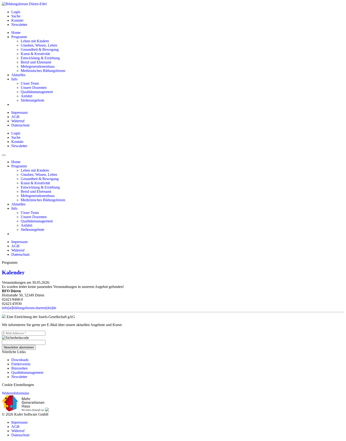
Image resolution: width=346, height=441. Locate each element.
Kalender (13, 272)
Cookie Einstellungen (18, 385)
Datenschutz (20, 125)
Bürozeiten (19, 368)
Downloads (19, 360)
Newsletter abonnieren (19, 347)
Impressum (19, 112)
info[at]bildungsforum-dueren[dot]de (29, 308)
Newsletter (19, 377)
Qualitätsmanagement (27, 372)
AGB (15, 117)
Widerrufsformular (15, 393)
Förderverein (20, 364)
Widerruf (17, 121)
